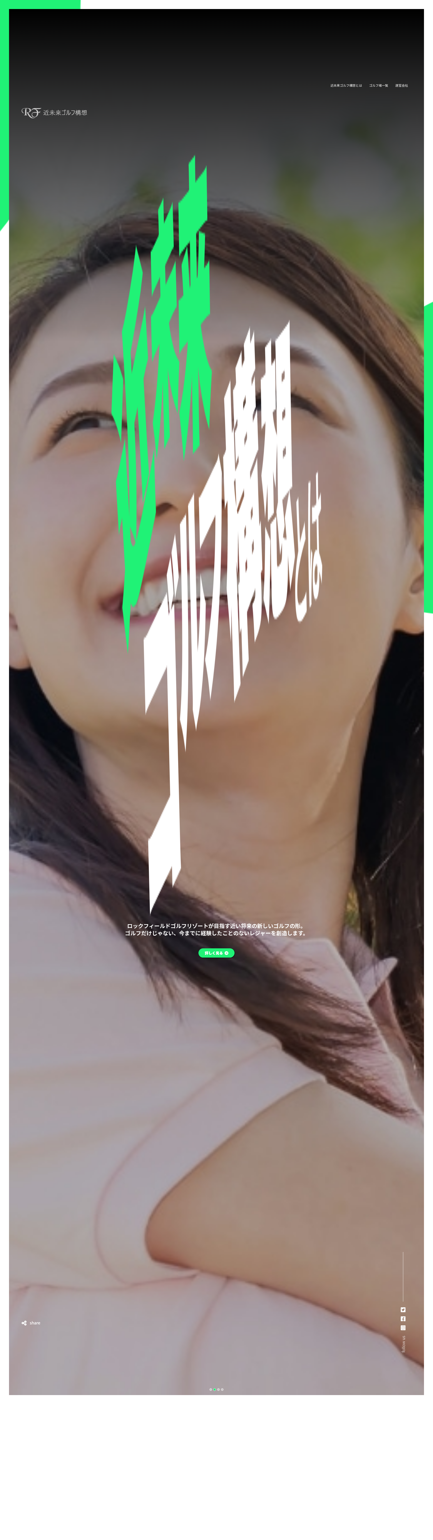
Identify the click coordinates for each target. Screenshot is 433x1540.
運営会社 (401, 85)
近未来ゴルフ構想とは (346, 85)
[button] (211, 1389)
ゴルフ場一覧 (378, 85)
